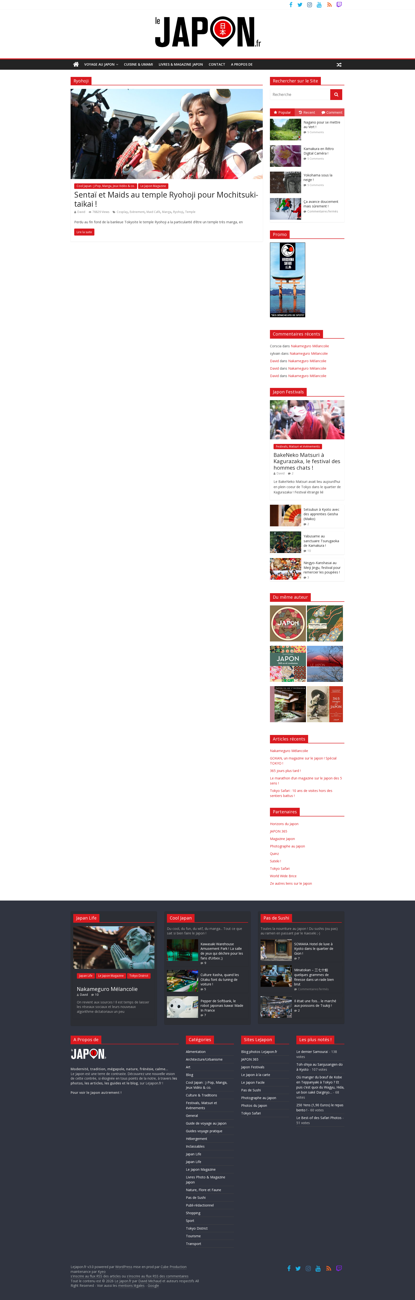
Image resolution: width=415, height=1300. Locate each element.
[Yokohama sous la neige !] (287, 171)
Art (188, 1067)
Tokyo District (138, 976)
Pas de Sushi (196, 1197)
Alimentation (196, 1051)
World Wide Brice (283, 876)
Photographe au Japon (287, 846)
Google (153, 1285)
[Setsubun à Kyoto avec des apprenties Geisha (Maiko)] (285, 507)
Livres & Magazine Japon (181, 64)
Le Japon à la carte (255, 1074)
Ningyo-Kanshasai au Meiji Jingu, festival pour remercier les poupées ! (322, 567)
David (81, 212)
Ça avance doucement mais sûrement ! (321, 204)
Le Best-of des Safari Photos (319, 1117)
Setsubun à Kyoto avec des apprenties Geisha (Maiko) (321, 514)
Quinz (274, 853)
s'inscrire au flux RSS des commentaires (158, 1276)
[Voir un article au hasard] (339, 64)
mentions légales (131, 1285)
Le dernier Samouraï (312, 1051)
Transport (193, 1243)
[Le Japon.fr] (76, 64)
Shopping (193, 1213)
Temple (190, 212)
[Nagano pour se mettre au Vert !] (287, 119)
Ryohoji (178, 212)
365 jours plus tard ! (285, 770)
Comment (334, 112)
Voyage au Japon (99, 64)
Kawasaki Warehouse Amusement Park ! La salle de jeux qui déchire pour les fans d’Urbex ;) (222, 951)
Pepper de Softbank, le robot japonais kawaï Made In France (222, 1006)
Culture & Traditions (201, 1095)
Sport (190, 1220)
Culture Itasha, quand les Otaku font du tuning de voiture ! (220, 979)
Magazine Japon (282, 838)
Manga (166, 212)
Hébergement (196, 1138)
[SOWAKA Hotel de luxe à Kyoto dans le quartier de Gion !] (276, 941)
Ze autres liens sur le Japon (291, 883)
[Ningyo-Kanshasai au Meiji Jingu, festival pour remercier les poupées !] (285, 560)
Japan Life (85, 976)
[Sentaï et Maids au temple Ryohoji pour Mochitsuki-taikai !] (167, 91)
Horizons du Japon (284, 823)
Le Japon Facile (253, 1082)
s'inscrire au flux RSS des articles (96, 1276)
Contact (217, 64)
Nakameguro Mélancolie (310, 346)
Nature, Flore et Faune (203, 1190)
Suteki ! (275, 861)
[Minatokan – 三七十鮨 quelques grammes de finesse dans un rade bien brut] (276, 967)
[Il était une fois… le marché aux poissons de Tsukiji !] (276, 998)
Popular (284, 112)
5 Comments (315, 132)
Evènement (137, 212)
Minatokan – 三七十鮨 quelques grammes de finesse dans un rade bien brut (314, 977)
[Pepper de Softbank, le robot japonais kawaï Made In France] (182, 998)
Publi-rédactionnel (200, 1205)
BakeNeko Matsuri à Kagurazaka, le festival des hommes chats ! (307, 461)
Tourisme (193, 1236)
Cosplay (122, 212)
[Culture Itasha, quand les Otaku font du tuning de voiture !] (182, 972)
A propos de (242, 64)
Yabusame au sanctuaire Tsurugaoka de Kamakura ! (321, 541)
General (192, 1115)
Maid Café (153, 212)
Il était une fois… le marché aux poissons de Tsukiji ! (315, 1003)
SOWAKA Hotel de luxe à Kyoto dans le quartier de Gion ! (313, 949)
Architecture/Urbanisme (204, 1059)
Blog (189, 1074)
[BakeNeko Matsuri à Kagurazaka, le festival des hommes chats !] (307, 402)
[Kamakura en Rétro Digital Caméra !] (287, 145)
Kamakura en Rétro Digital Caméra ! (319, 151)
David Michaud (149, 1281)
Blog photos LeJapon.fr (259, 1051)
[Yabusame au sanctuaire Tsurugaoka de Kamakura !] (285, 534)
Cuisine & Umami (138, 64)
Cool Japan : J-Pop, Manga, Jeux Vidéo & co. (106, 186)
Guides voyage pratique (204, 1131)
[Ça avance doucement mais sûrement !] (287, 198)
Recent (309, 112)
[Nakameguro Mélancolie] (113, 928)
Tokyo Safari (280, 868)
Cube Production (174, 1266)
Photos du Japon (254, 1105)
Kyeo (102, 1271)
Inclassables (195, 1146)
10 (309, 551)
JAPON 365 (278, 831)
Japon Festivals (252, 1067)
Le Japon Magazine (153, 186)
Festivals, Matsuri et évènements (298, 446)
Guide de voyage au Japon (206, 1123)
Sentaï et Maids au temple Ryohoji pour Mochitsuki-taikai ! (166, 199)
